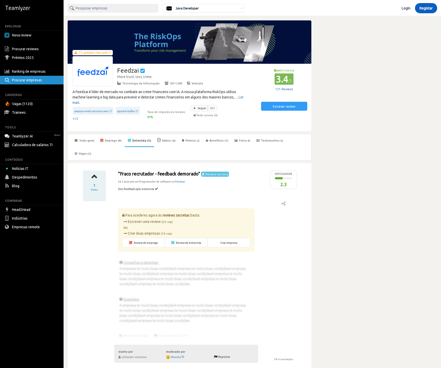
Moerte (176, 357)
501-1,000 (176, 83)
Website (197, 83)
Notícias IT (20, 169)
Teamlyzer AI (36, 136)
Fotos (244, 140)
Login (406, 8)
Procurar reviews (25, 49)
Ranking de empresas (29, 71)
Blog (15, 186)
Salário (169, 140)
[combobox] (113, 8)
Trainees (19, 112)
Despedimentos (24, 177)
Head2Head (21, 210)
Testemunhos (271, 140)
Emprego (113, 140)
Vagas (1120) (22, 104)
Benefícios (219, 140)
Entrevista (141, 140)
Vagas (85, 153)
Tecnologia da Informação (141, 83)
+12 (75, 118)
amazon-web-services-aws (91, 111)
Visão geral (86, 140)
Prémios (193, 140)
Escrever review (284, 106)
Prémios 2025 (23, 58)
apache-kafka (126, 111)
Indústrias (20, 218)
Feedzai (180, 181)
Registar (426, 8)
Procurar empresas (27, 80)
